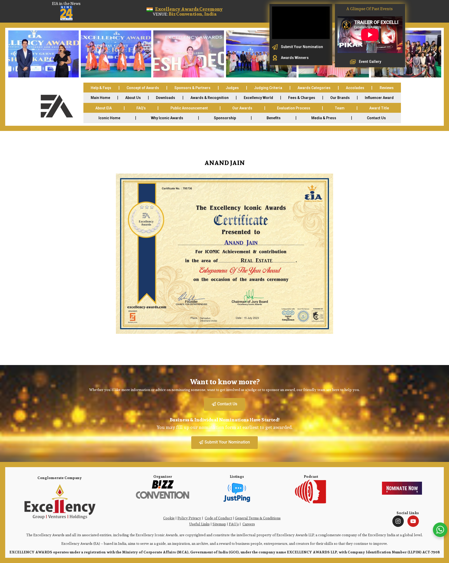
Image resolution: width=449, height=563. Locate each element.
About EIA (103, 108)
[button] (14, 53)
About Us (133, 98)
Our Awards (242, 108)
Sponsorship (225, 118)
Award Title (379, 108)
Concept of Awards (143, 88)
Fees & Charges (301, 98)
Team (340, 108)
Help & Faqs (101, 88)
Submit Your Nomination (302, 47)
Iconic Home (109, 118)
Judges (232, 88)
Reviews (387, 88)
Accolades (355, 88)
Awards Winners (295, 58)
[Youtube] (413, 521)
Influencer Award (379, 98)
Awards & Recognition (209, 98)
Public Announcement (189, 108)
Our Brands (340, 98)
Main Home (100, 98)
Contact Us (376, 118)
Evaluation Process (293, 108)
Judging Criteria (268, 88)
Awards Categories (314, 88)
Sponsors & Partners (192, 88)
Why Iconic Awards (167, 118)
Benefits (274, 118)
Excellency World (258, 98)
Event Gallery (370, 61)
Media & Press (323, 118)
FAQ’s (141, 108)
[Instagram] (398, 521)
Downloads (165, 98)
